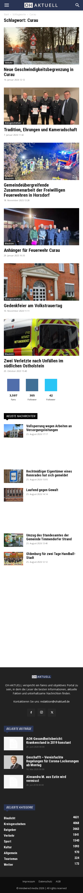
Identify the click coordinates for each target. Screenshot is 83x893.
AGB (58, 881)
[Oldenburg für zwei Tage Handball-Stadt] (13, 558)
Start (6, 14)
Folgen (32, 380)
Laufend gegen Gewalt (42, 490)
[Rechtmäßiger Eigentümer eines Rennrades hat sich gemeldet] (13, 476)
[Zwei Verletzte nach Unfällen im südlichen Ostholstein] (41, 337)
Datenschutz (45, 881)
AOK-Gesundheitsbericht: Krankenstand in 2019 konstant (48, 741)
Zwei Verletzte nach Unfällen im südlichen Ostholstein (33, 363)
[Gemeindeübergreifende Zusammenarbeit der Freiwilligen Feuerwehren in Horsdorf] (41, 161)
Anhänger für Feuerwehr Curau (32, 250)
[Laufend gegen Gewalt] (13, 495)
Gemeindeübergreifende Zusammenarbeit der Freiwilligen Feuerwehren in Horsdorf (34, 190)
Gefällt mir (13, 380)
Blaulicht (9, 178)
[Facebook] (31, 712)
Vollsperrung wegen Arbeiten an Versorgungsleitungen (49, 428)
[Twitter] (52, 712)
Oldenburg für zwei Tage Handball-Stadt (50, 556)
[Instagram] (41, 712)
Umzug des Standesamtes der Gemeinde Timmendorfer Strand (49, 537)
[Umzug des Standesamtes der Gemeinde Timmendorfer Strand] (13, 540)
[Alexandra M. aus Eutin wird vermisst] (13, 781)
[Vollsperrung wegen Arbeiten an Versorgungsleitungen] (13, 431)
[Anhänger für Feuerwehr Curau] (41, 226)
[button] (6, 5)
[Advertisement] (41, 456)
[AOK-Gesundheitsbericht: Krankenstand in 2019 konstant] (13, 743)
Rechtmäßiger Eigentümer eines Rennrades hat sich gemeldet (49, 473)
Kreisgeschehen (13, 123)
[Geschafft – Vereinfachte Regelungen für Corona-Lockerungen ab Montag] (13, 762)
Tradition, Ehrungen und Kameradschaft (40, 129)
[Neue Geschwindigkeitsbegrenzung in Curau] (41, 45)
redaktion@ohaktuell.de (55, 701)
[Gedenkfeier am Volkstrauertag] (41, 282)
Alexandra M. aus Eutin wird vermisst (46, 779)
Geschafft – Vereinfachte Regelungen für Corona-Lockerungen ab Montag (52, 761)
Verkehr (9, 62)
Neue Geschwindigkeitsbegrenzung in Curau (38, 72)
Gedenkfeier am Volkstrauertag (33, 305)
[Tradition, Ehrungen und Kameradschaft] (41, 106)
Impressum (29, 881)
